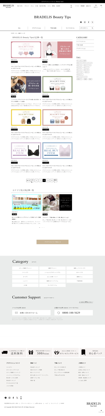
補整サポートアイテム (52, 281)
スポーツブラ (79, 272)
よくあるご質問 (82, 380)
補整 (86, 79)
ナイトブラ (25, 272)
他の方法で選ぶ (43, 5)
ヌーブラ (87, 69)
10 (51, 180)
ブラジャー (27, 5)
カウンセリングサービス (12, 369)
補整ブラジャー (52, 268)
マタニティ (80, 74)
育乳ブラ (80, 79)
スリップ (87, 67)
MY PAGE (77, 5)
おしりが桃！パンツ (52, 276)
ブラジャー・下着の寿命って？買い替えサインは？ (56, 217)
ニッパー (80, 69)
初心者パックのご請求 (12, 377)
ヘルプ (46, 403)
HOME (12, 33)
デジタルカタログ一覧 (12, 383)
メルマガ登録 (9, 385)
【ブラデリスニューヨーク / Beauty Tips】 (52, 1)
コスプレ (80, 67)
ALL (19, 28)
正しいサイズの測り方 (60, 367)
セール (49, 5)
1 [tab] (40, 227)
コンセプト (9, 367)
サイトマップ (54, 403)
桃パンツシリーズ (35, 372)
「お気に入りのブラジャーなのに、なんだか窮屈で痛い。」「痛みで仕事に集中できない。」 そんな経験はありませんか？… (57, 71)
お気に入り (96, 7)
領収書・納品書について (84, 377)
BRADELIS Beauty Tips (52, 17)
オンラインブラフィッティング (85, 63)
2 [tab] (41, 227)
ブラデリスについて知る (52, 242)
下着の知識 (53, 28)
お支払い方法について (84, 369)
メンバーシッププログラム (13, 375)
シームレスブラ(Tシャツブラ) (52, 272)
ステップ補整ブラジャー (25, 268)
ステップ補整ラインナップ (13, 372)
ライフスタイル (70, 28)
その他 (36, 5)
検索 (71, 7)
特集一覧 (32, 380)
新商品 (53, 5)
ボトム (32, 5)
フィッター (80, 72)
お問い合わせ (38, 403)
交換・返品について (83, 375)
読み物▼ (58, 5)
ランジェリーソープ (82, 76)
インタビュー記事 (82, 60)
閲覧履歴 (82, 5)
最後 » (55, 180)
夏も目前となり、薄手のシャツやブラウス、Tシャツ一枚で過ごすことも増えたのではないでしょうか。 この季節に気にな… (26, 223)
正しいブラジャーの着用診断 (61, 372)
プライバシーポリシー (27, 403)
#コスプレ (13, 63)
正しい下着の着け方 (59, 369)
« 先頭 (32, 180)
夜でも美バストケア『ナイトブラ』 (39, 375)
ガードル (80, 65)
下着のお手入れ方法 (59, 375)
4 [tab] (44, 227)
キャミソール (88, 65)
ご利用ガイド (81, 367)
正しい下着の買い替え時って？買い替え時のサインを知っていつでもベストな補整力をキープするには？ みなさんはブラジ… (57, 221)
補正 (91, 79)
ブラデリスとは (36, 28)
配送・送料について (83, 372)
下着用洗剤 (79, 281)
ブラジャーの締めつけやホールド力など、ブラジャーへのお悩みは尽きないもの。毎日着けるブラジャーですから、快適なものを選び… (26, 105)
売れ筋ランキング (11, 380)
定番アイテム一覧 (35, 377)
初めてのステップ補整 (36, 369)
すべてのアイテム (52, 285)
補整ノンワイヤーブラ (79, 268)
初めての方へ (20, 5)
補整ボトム (79, 276)
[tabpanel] (26, 209)
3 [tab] (43, 227)
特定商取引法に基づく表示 (11, 403)
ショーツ (25, 281)
